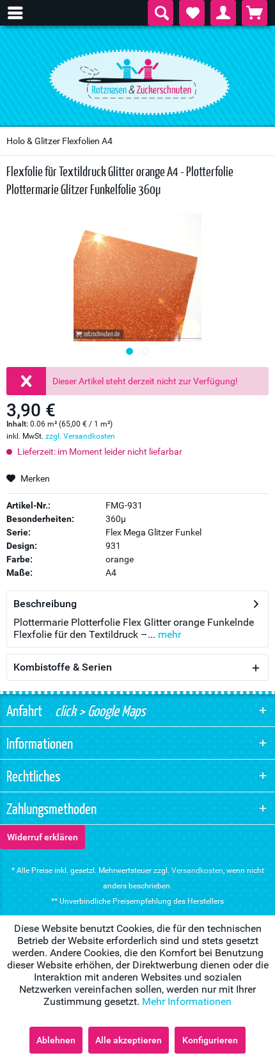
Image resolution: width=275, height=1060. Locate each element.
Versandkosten (197, 870)
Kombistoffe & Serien (62, 667)
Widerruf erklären (42, 837)
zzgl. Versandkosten (80, 436)
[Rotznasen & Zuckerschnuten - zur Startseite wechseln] (137, 79)
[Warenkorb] (254, 13)
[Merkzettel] (192, 13)
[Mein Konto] (223, 13)
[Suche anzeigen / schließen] (160, 13)
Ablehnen (55, 1040)
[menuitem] (21, 13)
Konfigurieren (210, 1040)
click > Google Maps (98, 710)
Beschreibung (45, 604)
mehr (168, 634)
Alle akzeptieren (128, 1040)
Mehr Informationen (187, 1001)
